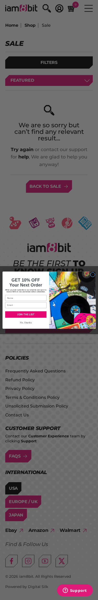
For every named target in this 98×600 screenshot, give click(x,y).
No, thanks (26, 322)
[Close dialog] (92, 274)
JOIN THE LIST (25, 314)
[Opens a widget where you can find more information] (75, 590)
